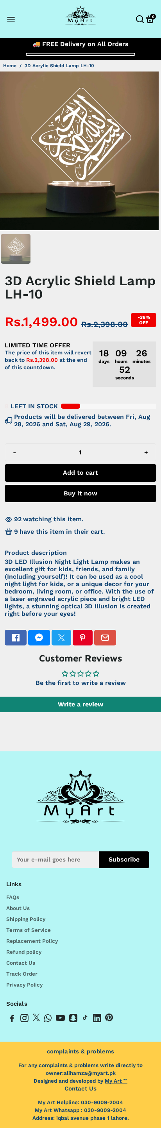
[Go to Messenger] (39, 637)
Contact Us (20, 963)
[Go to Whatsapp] (47, 1019)
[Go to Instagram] (24, 1019)
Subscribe (124, 859)
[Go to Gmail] (105, 637)
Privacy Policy (24, 984)
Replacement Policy (32, 941)
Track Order (22, 974)
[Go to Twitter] (61, 637)
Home (9, 65)
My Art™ (116, 1081)
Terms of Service (28, 930)
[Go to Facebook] (16, 637)
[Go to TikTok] (85, 1019)
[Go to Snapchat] (73, 1019)
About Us (18, 908)
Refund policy (23, 952)
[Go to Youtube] (60, 1019)
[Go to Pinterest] (82, 637)
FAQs (12, 897)
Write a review (80, 704)
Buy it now (80, 493)
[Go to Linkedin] (97, 1019)
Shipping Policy (25, 919)
